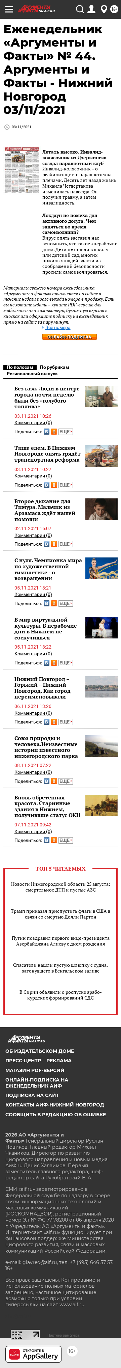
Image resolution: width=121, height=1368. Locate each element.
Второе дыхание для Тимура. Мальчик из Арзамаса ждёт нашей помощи (44, 510)
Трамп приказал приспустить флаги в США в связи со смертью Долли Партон (60, 914)
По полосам (20, 367)
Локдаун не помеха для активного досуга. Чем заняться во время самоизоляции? (69, 223)
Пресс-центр (23, 1061)
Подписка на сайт (32, 1095)
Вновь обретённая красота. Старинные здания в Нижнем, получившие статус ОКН (47, 806)
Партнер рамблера (63, 1335)
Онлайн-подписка (69, 336)
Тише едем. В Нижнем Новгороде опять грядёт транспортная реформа (47, 453)
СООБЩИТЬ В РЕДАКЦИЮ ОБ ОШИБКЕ (55, 1115)
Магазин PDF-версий (35, 1070)
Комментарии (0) (33, 422)
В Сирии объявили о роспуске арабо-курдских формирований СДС (60, 995)
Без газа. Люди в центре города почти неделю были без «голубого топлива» (47, 397)
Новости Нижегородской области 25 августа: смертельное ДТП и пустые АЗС (60, 887)
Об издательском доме (39, 1051)
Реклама (59, 1061)
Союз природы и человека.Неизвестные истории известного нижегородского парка (46, 747)
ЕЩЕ (65, 431)
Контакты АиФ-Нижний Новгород (54, 1105)
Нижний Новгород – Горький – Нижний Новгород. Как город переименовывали (42, 688)
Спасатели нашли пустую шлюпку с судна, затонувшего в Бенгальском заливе (60, 968)
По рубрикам (54, 367)
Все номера (58, 327)
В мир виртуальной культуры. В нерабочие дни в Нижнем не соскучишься (45, 628)
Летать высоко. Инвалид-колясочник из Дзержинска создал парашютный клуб (74, 157)
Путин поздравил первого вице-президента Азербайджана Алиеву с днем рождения (61, 941)
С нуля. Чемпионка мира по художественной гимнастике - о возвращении (48, 569)
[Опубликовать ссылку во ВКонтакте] (46, 432)
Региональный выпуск (32, 373)
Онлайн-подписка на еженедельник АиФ (36, 1083)
